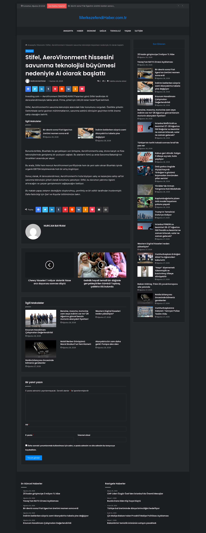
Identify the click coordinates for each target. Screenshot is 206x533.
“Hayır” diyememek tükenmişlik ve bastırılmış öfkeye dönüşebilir (165, 272)
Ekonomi (91, 31)
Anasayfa (68, 31)
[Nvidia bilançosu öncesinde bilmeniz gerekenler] (40, 349)
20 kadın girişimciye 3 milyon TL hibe (155, 54)
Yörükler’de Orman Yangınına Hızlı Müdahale (168, 187)
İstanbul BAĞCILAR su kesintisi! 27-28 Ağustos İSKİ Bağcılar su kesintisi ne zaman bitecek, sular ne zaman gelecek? (167, 129)
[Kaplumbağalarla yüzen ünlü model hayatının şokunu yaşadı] (145, 202)
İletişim (139, 31)
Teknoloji (115, 31)
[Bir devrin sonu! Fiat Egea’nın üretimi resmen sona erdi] (33, 133)
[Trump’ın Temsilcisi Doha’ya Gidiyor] (145, 215)
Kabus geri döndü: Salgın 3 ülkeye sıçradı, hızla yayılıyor (167, 156)
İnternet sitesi (84, 435)
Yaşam (127, 31)
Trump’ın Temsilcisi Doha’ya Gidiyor (165, 213)
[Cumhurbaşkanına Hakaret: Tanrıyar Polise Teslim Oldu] (145, 312)
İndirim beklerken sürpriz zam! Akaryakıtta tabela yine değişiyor (110, 133)
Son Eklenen (159, 44)
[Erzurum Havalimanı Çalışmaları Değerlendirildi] (40, 318)
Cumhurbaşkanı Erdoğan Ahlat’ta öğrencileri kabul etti (167, 257)
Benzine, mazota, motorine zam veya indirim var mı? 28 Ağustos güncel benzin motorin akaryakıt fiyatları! (74, 315)
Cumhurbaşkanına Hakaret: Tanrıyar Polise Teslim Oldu (167, 311)
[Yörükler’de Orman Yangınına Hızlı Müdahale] (145, 190)
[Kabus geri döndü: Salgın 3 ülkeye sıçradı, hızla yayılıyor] (145, 157)
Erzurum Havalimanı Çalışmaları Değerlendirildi (39, 331)
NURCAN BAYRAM (38, 81)
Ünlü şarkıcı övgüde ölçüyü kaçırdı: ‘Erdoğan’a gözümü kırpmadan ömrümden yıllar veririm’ (166, 172)
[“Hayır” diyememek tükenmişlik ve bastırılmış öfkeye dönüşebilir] (145, 271)
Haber (80, 31)
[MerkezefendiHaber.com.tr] (103, 17)
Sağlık (103, 31)
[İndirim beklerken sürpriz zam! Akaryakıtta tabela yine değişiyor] (85, 133)
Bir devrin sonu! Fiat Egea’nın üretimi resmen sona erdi (92, 6)
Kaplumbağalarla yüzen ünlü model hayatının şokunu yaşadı (167, 201)
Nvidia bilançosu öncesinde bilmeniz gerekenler (39, 361)
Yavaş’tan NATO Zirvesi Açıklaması (155, 62)
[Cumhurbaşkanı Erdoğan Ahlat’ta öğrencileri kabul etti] (145, 258)
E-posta (29, 435)
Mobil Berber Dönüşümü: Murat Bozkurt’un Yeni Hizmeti (75, 343)
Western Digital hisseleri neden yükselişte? (108, 312)
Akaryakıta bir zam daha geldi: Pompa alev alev (108, 343)
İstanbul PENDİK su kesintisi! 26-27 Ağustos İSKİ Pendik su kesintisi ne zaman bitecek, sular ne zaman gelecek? (168, 230)
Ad (27, 424)
